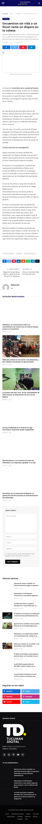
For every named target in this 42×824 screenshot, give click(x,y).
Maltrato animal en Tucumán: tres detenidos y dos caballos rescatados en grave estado (20, 361)
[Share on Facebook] (6, 47)
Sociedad (19, 819)
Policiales (6, 19)
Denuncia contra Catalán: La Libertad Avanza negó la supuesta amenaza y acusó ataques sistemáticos (26, 586)
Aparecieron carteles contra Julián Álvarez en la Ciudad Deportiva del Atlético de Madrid (26, 626)
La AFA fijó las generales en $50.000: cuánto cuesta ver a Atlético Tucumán (24, 666)
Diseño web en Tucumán (26, 810)
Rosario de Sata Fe (30, 253)
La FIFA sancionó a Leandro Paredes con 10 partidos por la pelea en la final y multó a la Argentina (25, 607)
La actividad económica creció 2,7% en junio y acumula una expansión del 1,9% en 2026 (25, 676)
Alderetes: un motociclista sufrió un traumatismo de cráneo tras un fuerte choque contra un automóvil (20, 327)
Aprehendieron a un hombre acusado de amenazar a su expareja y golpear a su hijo (19, 461)
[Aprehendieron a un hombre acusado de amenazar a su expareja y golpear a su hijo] (21, 447)
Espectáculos (11, 816)
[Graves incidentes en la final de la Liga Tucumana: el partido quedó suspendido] (21, 414)
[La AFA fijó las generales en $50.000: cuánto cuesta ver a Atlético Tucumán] (7, 666)
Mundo (35, 816)
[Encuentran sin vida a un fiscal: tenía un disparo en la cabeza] (21, 62)
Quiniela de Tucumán (17, 814)
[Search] (39, 3)
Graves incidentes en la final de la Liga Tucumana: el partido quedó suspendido (18, 429)
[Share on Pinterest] (23, 47)
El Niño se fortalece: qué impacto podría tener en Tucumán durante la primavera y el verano (26, 656)
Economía (36, 814)
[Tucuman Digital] (21, 3)
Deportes (27, 816)
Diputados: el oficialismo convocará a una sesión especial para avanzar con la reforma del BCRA (26, 596)
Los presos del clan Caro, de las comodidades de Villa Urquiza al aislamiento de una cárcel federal (20, 395)
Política (28, 814)
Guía (26, 819)
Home (7, 814)
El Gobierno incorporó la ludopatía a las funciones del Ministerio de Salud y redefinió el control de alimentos (26, 617)
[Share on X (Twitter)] (15, 47)
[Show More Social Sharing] (38, 47)
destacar (19, 253)
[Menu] (3, 3)
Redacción (15, 285)
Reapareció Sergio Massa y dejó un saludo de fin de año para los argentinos (11, 274)
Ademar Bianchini (8, 253)
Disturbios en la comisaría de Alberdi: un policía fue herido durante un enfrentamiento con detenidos (20, 495)
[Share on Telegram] (31, 47)
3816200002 (13, 749)
